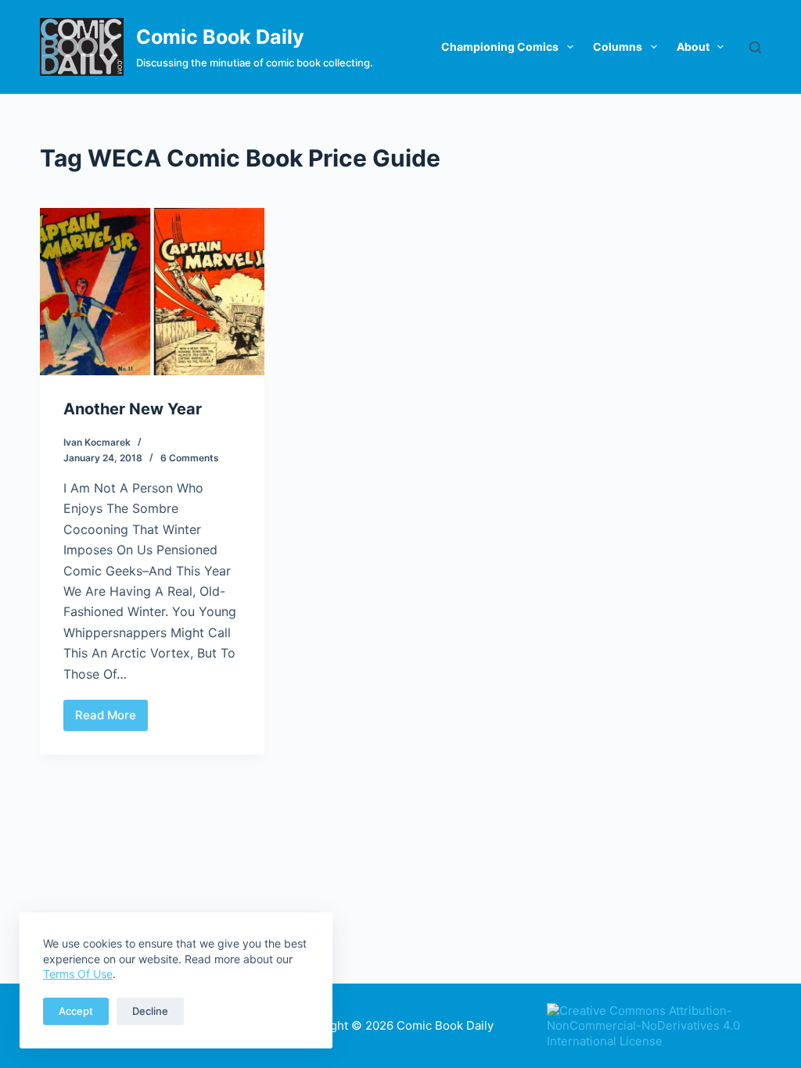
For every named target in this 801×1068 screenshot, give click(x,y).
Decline (150, 1011)
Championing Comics (500, 46)
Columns (617, 46)
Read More (111, 719)
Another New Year (132, 409)
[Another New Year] (152, 291)
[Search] (755, 47)
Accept (76, 1011)
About (693, 46)
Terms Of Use (78, 973)
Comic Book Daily (220, 36)
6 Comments (189, 458)
